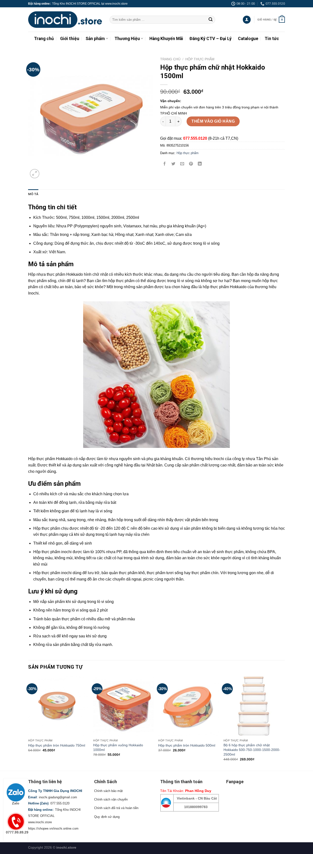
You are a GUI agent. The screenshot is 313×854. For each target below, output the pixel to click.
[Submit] (210, 20)
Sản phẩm (95, 38)
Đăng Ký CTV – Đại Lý (211, 38)
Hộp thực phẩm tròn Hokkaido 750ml (56, 745)
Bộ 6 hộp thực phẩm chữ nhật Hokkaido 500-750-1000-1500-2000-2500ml (252, 749)
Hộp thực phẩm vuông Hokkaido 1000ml (118, 747)
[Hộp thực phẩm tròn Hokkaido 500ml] (188, 706)
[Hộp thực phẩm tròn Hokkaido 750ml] (58, 706)
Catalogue (248, 38)
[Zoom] (34, 174)
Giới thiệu (69, 38)
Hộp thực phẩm (199, 59)
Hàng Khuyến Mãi (166, 38)
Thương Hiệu (127, 38)
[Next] (283, 722)
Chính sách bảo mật (108, 791)
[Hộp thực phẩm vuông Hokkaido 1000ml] (123, 706)
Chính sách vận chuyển (111, 799)
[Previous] (28, 722)
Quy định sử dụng (107, 817)
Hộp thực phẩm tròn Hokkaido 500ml (186, 745)
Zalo (15, 803)
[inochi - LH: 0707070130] (65, 20)
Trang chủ (44, 38)
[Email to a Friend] (182, 164)
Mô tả (33, 194)
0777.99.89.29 (17, 832)
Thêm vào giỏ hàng (213, 121)
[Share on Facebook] (165, 164)
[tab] (33, 194)
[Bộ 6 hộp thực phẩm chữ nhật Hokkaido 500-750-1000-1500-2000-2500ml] (254, 706)
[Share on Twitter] (173, 164)
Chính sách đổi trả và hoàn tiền (116, 808)
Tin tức (272, 38)
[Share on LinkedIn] (200, 164)
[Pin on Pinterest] (191, 164)
